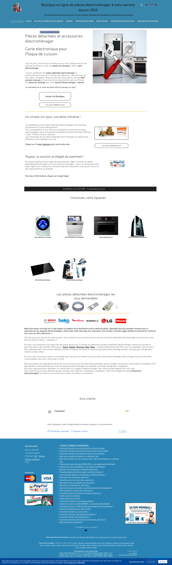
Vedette (72, 347)
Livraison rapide (32, 453)
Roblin (105, 554)
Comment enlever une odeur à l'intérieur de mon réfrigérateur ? (86, 488)
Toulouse (87, 543)
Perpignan (82, 545)
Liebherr (62, 554)
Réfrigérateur (90, 537)
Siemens (110, 556)
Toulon (76, 545)
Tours (77, 548)
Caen (88, 545)
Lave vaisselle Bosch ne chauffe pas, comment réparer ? (83, 475)
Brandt (89, 556)
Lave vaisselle (80, 537)
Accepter (163, 562)
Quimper (130, 545)
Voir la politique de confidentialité (74, 563)
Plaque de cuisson (105, 537)
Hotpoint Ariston (98, 554)
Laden (105, 556)
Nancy (42, 545)
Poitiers (58, 545)
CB (35, 456)
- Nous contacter (31, 450)
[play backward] (55, 306)
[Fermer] (169, 561)
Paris (75, 543)
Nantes (115, 543)
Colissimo (46, 144)
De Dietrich (80, 556)
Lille (120, 543)
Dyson (73, 553)
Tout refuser (151, 562)
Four (96, 537)
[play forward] (116, 306)
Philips (61, 553)
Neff (69, 553)
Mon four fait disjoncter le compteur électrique (79, 469)
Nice (103, 543)
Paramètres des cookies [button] (136, 562)
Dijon (100, 545)
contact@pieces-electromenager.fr (86, 527)
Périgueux (106, 545)
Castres (88, 548)
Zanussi (106, 553)
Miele (92, 347)
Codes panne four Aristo (69, 498)
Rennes (47, 545)
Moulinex (67, 556)
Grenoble (83, 548)
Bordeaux (94, 543)
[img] (49, 321)
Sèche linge (122, 537)
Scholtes (89, 553)
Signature (61, 556)
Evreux (124, 545)
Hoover (101, 553)
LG (75, 556)
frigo (124, 331)
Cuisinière (114, 537)
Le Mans (53, 545)
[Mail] (85, 530)
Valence (119, 545)
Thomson (100, 556)
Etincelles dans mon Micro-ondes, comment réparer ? (81, 472)
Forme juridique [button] (32, 459)
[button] (141, 5)
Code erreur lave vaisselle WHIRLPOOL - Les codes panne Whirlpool (87, 464)
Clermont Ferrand (68, 545)
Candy (65, 553)
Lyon (99, 543)
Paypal (42, 456)
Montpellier (125, 543)
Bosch (65, 347)
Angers (94, 548)
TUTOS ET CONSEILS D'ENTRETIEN (74, 446)
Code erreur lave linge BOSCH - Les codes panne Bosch (82, 467)
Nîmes (132, 543)
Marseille (81, 543)
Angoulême (94, 545)
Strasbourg (109, 543)
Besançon (113, 545)
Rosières (95, 553)
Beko (87, 347)
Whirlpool (80, 347)
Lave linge (72, 537)
